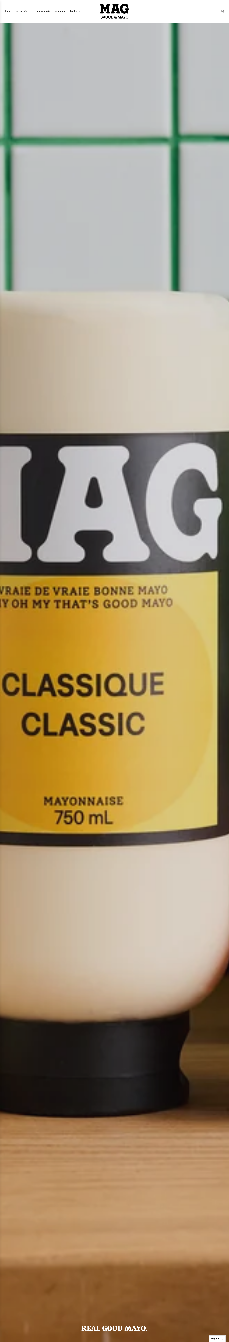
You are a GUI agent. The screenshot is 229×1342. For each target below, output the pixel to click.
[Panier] (222, 11)
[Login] (214, 11)
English (215, 1338)
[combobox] (217, 1338)
